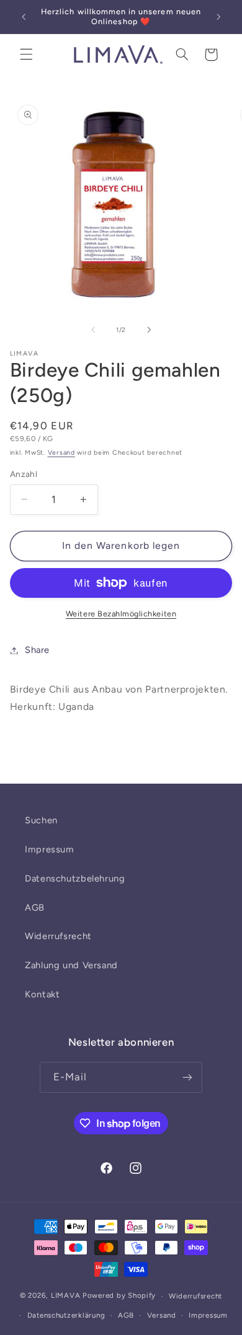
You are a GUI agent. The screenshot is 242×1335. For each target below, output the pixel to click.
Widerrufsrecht (58, 936)
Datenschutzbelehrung (75, 878)
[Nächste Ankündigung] (218, 16)
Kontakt (42, 994)
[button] (26, 54)
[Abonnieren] (187, 1077)
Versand (61, 453)
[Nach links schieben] (93, 329)
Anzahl (24, 474)
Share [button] (37, 649)
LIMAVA (65, 1296)
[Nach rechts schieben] (149, 329)
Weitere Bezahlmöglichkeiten (121, 613)
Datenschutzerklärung (66, 1315)
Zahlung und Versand (71, 965)
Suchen (41, 820)
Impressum (49, 849)
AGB (35, 907)
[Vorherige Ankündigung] (23, 16)
